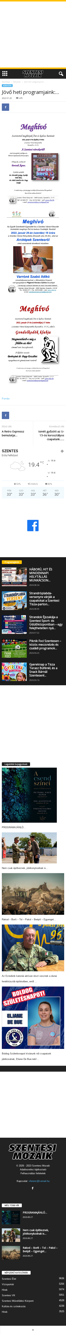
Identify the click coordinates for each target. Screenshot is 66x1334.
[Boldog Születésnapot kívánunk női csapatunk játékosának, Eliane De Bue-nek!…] (33, 1018)
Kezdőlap (6, 82)
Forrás (6, 398)
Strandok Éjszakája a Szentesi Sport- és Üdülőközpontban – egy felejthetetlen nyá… (46, 622)
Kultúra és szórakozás (14, 1306)
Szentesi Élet (9, 1278)
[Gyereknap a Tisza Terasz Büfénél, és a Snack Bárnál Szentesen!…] (14, 672)
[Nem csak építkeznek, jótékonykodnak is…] (29, 847)
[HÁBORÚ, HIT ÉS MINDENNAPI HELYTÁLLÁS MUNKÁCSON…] (14, 576)
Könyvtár (17, 82)
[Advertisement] (33, 34)
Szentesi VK (8, 1295)
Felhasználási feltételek (33, 1173)
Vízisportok (8, 1284)
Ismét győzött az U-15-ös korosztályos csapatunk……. (51, 435)
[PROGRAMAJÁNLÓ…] (29, 795)
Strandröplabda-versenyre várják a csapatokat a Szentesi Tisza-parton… (44, 598)
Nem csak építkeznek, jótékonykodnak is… (25, 868)
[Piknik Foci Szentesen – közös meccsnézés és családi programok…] (14, 648)
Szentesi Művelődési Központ (18, 1301)
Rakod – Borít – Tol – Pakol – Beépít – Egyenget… (29, 919)
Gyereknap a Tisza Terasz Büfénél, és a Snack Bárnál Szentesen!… (43, 669)
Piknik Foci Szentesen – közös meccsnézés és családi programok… (45, 644)
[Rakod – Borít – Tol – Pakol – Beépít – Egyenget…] (33, 894)
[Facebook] (5, 107)
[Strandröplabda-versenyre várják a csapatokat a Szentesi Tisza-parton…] (14, 600)
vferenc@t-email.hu (39, 1181)
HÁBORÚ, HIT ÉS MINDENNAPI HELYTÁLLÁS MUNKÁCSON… (40, 574)
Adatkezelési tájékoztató (33, 1169)
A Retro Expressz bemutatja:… (13, 433)
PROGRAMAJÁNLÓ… (14, 827)
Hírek (5, 1289)
